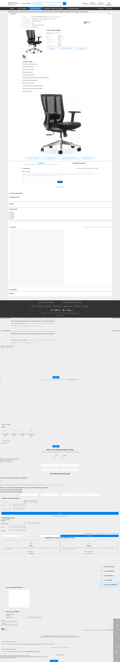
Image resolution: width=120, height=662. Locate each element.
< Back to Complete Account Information (30, 536)
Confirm (56, 377)
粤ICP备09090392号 (60, 315)
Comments (41, 163)
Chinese (29, 3)
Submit (60, 465)
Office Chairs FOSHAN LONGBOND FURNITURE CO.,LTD (61, 11)
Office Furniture (42, 11)
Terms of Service (57, 306)
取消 (64, 446)
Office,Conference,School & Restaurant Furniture (24, 11)
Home (12, 8)
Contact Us (40, 306)
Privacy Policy (77, 306)
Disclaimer (48, 306)
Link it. (67, 516)
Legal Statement (67, 306)
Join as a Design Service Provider (72, 302)
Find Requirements (73, 8)
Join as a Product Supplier (46, 302)
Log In (2, 628)
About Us (33, 306)
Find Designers (22, 8)
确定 (56, 446)
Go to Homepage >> (56, 16)
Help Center (101, 8)
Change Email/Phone (64, 661)
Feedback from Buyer (79, 163)
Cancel (64, 377)
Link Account (89, 535)
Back (39, 494)
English (24, 3)
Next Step (60, 469)
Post (60, 182)
